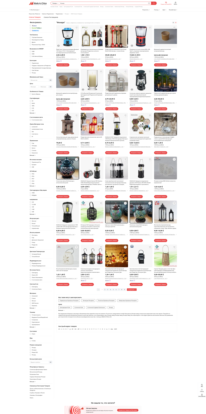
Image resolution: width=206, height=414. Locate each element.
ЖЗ (75, 329)
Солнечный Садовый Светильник (91, 6)
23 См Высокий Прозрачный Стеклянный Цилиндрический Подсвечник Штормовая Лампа (91, 94)
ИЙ (78, 329)
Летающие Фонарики (88, 300)
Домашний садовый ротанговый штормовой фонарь (162, 50)
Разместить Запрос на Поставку (128, 410)
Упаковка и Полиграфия (36, 395)
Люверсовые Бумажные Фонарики (128, 300)
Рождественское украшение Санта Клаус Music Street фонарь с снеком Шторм (115, 50)
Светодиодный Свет (68, 6)
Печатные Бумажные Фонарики (106, 300)
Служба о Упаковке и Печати (37, 392)
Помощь (156, 10)
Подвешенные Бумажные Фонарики (69, 300)
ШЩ (112, 329)
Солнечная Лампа (109, 6)
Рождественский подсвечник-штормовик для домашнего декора (115, 94)
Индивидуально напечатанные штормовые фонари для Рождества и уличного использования (92, 50)
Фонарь (102, 6)
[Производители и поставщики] (38, 3)
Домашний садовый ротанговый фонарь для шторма (66, 94)
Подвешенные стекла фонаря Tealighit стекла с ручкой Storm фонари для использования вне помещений (164, 138)
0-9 (59, 329)
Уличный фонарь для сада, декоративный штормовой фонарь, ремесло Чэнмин (67, 138)
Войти (175, 4)
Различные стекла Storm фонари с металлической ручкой (139, 225)
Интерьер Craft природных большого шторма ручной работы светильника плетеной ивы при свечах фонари (90, 226)
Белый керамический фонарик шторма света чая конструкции (66, 269)
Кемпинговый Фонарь (119, 6)
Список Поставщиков (51, 17)
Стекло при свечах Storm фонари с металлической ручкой (65, 181)
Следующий (131, 289)
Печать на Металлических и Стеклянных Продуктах (40, 389)
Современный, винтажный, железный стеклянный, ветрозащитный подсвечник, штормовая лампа (140, 138)
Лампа (60, 6)
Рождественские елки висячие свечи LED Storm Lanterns (91, 138)
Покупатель (145, 10)
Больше (60, 310)
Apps (163, 10)
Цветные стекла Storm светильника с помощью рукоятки (114, 225)
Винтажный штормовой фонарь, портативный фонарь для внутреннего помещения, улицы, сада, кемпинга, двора (165, 226)
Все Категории (35, 10)
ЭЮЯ (115, 329)
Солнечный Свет (78, 6)
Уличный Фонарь (129, 6)
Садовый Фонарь (139, 6)
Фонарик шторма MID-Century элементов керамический (164, 181)
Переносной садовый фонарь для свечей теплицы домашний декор (165, 94)
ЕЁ (72, 329)
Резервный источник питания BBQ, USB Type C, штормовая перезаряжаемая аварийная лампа (140, 50)
